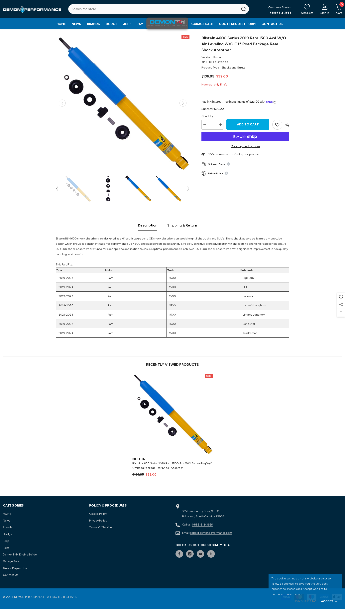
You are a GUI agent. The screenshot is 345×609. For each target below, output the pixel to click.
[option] (123, 103)
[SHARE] (285, 125)
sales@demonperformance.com (211, 532)
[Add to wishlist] (277, 125)
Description (147, 225)
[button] (62, 103)
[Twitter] (211, 554)
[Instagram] (190, 554)
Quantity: (207, 116)
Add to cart (248, 124)
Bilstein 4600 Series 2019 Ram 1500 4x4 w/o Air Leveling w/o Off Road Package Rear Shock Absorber (172, 466)
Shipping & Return (182, 225)
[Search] (158, 9)
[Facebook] (179, 554)
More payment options (245, 146)
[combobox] (153, 9)
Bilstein (217, 57)
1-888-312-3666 (202, 524)
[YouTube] (200, 554)
